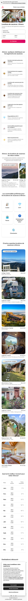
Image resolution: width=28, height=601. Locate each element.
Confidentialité (8, 599)
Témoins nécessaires (13, 588)
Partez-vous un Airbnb (19, 7)
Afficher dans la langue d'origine (18, 3)
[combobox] (13, 32)
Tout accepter (13, 585)
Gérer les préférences (13, 592)
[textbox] (7, 37)
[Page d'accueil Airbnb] (3, 7)
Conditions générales (17, 599)
